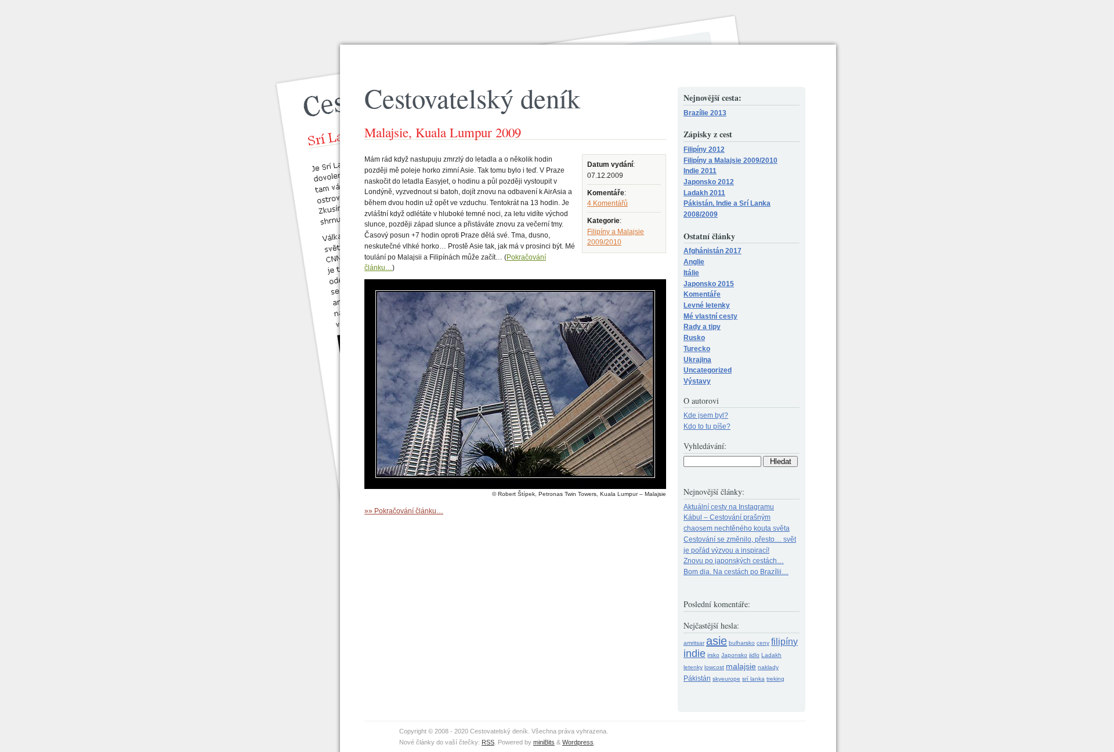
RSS (488, 742)
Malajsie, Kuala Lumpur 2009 (442, 132)
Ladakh (771, 655)
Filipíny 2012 (704, 149)
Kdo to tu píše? (706, 426)
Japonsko (734, 655)
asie (716, 640)
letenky (693, 667)
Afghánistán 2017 (712, 250)
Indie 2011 (700, 170)
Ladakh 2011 (704, 192)
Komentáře (702, 294)
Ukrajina (697, 359)
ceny (763, 643)
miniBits (544, 742)
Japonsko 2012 (708, 181)
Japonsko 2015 (708, 283)
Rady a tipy (702, 326)
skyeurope (726, 679)
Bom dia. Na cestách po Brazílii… (736, 571)
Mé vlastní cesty (710, 316)
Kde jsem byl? (705, 415)
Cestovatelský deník (472, 98)
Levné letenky (706, 305)
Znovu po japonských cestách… (733, 560)
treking (775, 679)
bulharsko (742, 643)
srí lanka (753, 679)
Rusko (694, 337)
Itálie (691, 272)
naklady (768, 667)
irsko (713, 655)
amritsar (693, 643)
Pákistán (697, 678)
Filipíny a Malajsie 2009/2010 (730, 160)
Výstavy (697, 381)
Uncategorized (707, 370)
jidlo (754, 655)
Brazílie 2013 (704, 112)
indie (694, 653)
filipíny (784, 642)
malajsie (741, 666)
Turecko (696, 348)
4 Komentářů (607, 203)
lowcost (714, 667)
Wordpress (578, 742)
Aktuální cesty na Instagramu (728, 506)
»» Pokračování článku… (403, 510)
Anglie (693, 261)
